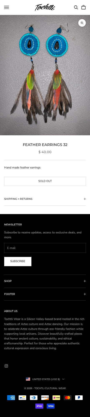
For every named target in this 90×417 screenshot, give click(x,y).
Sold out (45, 181)
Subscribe (17, 261)
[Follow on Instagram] (6, 366)
